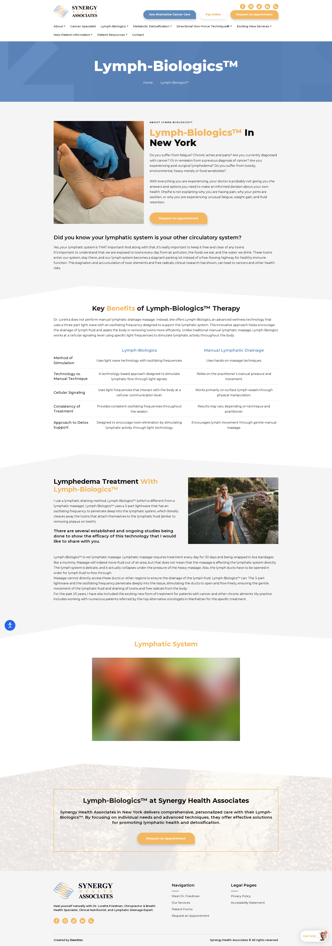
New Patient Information (72, 35)
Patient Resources (111, 35)
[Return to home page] (75, 11)
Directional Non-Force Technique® (203, 26)
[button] (242, 6)
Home (148, 82)
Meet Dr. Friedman (186, 896)
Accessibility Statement (248, 902)
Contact (138, 35)
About (58, 26)
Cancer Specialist (83, 26)
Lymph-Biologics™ (174, 82)
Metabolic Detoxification (151, 26)
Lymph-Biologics (113, 26)
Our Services (181, 902)
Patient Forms (182, 909)
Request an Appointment (190, 916)
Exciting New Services (253, 26)
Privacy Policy (241, 896)
